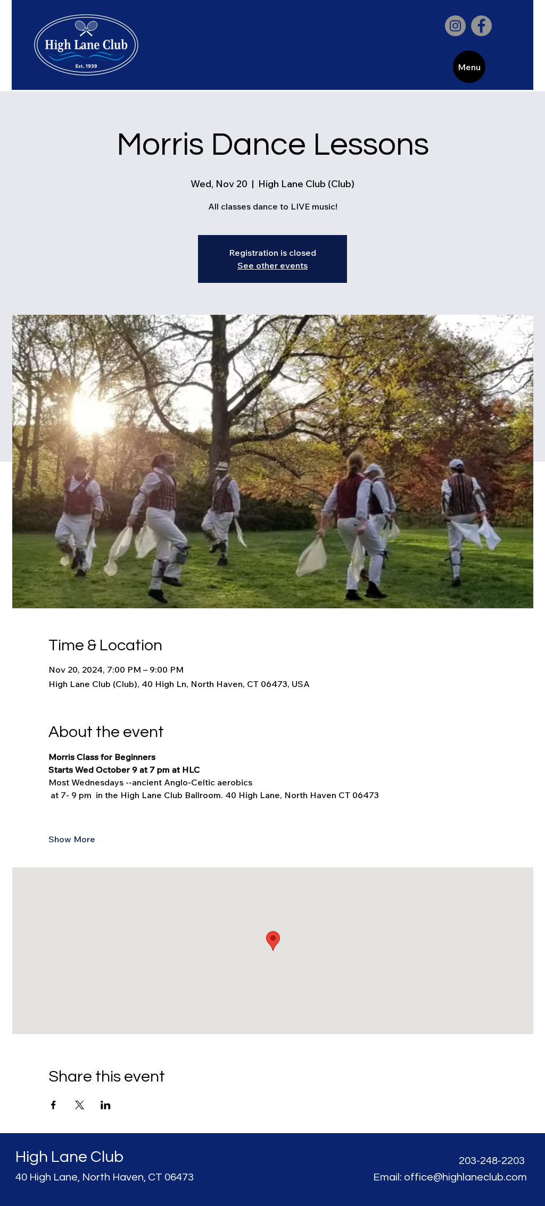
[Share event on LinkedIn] (106, 1105)
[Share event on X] (80, 1105)
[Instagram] (455, 25)
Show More (71, 839)
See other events (272, 265)
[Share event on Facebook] (53, 1105)
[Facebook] (481, 25)
